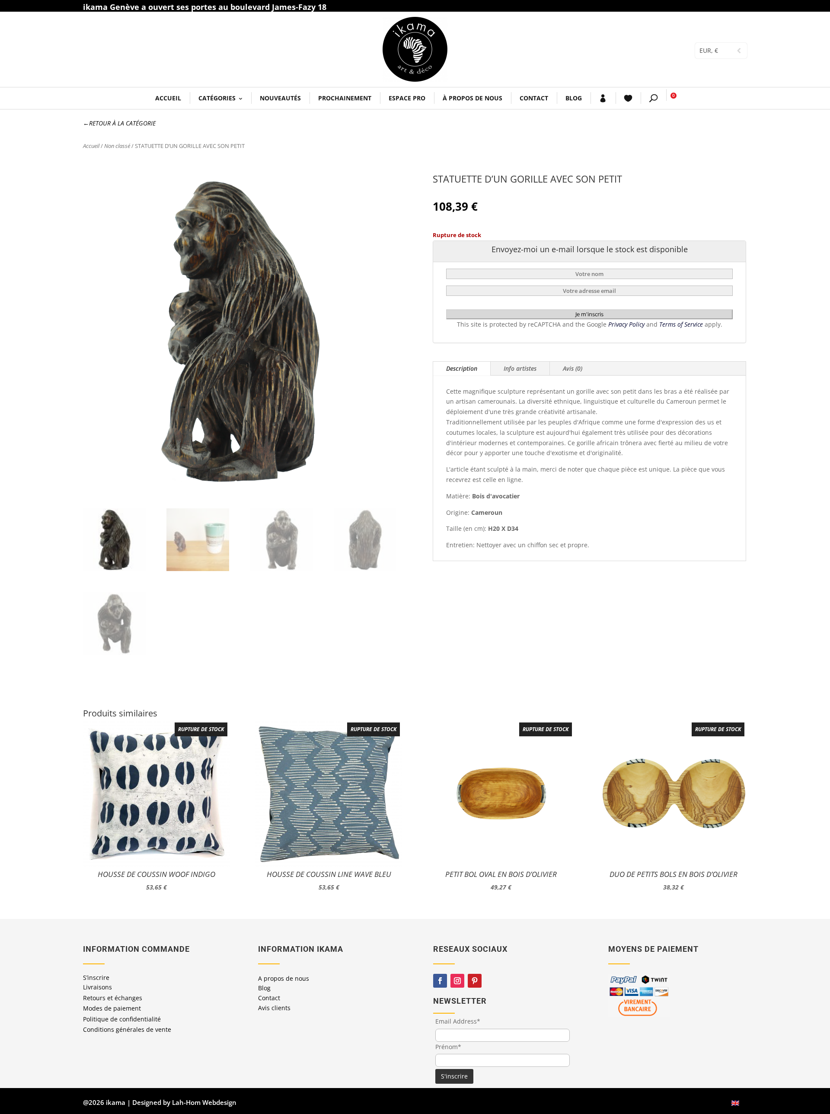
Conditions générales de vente (127, 1029)
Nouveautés (280, 98)
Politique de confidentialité (122, 1019)
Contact (534, 98)
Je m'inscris (589, 314)
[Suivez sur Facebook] (440, 981)
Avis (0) (572, 368)
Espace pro (407, 98)
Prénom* (448, 1047)
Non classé (117, 146)
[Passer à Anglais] (735, 1102)
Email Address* (457, 1021)
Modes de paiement (112, 1008)
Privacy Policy (627, 324)
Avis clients (274, 1008)
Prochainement (344, 98)
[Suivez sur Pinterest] (475, 981)
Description (461, 368)
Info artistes (520, 368)
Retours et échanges (112, 998)
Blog (573, 98)
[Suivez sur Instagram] (457, 981)
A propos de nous (283, 978)
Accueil (168, 98)
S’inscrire (96, 977)
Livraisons (97, 987)
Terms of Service (682, 324)
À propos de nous (472, 98)
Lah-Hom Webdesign (204, 1102)
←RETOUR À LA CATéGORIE (119, 123)
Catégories (217, 98)
